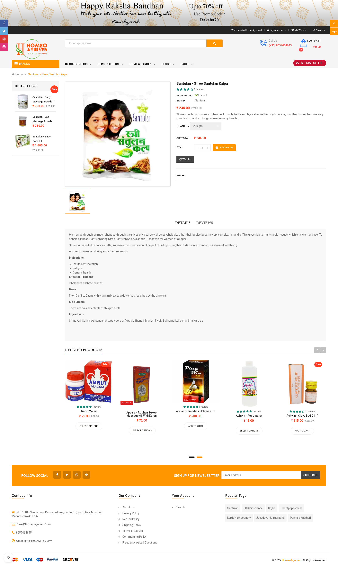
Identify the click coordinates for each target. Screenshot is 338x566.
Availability (184, 95)
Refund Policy (130, 519)
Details (183, 223)
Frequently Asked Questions (139, 542)
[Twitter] (4, 31)
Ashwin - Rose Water (249, 415)
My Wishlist (301, 30)
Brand (180, 100)
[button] (185, 89)
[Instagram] (4, 47)
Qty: (179, 147)
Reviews (204, 223)
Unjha (271, 508)
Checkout (321, 30)
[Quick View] (75, 383)
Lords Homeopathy (239, 517)
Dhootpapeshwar (291, 508)
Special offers (312, 63)
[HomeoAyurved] (169, 13)
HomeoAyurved (291, 560)
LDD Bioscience (253, 508)
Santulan (200, 100)
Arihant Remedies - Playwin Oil (195, 411)
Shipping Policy (131, 525)
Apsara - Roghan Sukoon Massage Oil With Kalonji (142, 414)
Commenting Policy (134, 536)
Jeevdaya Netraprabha (270, 517)
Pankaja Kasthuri (300, 517)
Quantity (182, 126)
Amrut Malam (89, 411)
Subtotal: (183, 138)
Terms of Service (133, 530)
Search (180, 507)
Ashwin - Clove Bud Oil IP (302, 415)
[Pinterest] (4, 39)
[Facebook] (4, 23)
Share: (180, 175)
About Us (128, 507)
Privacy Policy (130, 513)
